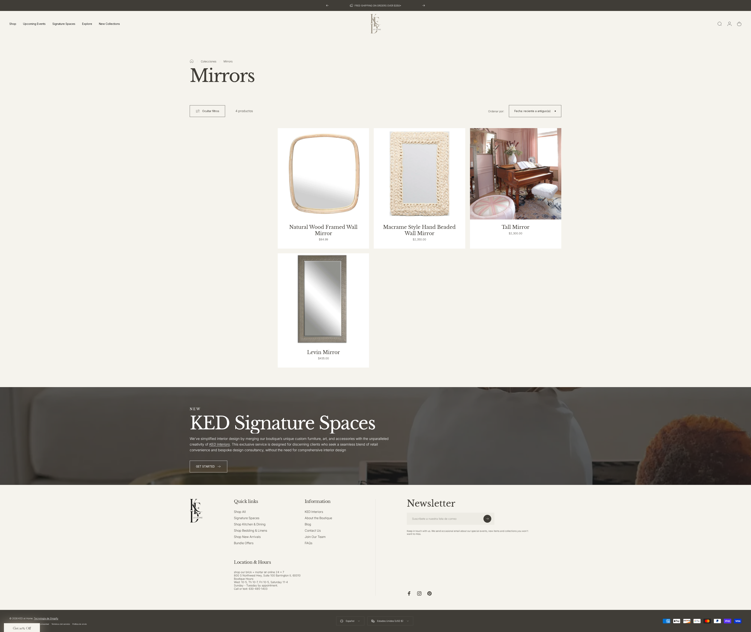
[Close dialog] (448, 280)
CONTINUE (414, 326)
